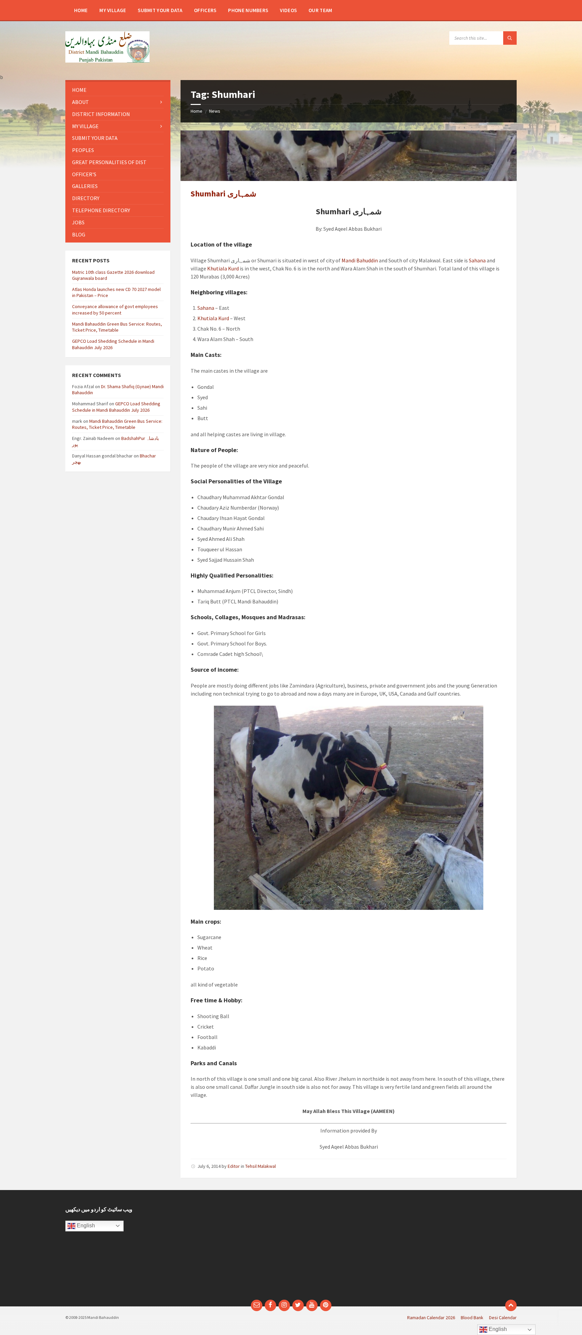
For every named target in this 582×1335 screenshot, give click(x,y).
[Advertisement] (233, 1248)
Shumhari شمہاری (223, 193)
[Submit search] (510, 38)
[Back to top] (511, 1305)
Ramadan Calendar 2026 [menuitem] (431, 1317)
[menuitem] (81, 10)
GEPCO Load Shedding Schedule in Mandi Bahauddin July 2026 (116, 407)
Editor (234, 1166)
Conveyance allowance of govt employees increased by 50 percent (115, 309)
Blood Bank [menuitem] (472, 1317)
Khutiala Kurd (223, 268)
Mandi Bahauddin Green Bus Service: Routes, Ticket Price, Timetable (117, 327)
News (214, 111)
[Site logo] (107, 60)
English (85, 1225)
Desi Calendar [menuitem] (503, 1317)
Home (196, 111)
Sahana (477, 260)
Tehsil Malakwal (260, 1166)
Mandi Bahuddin (360, 260)
